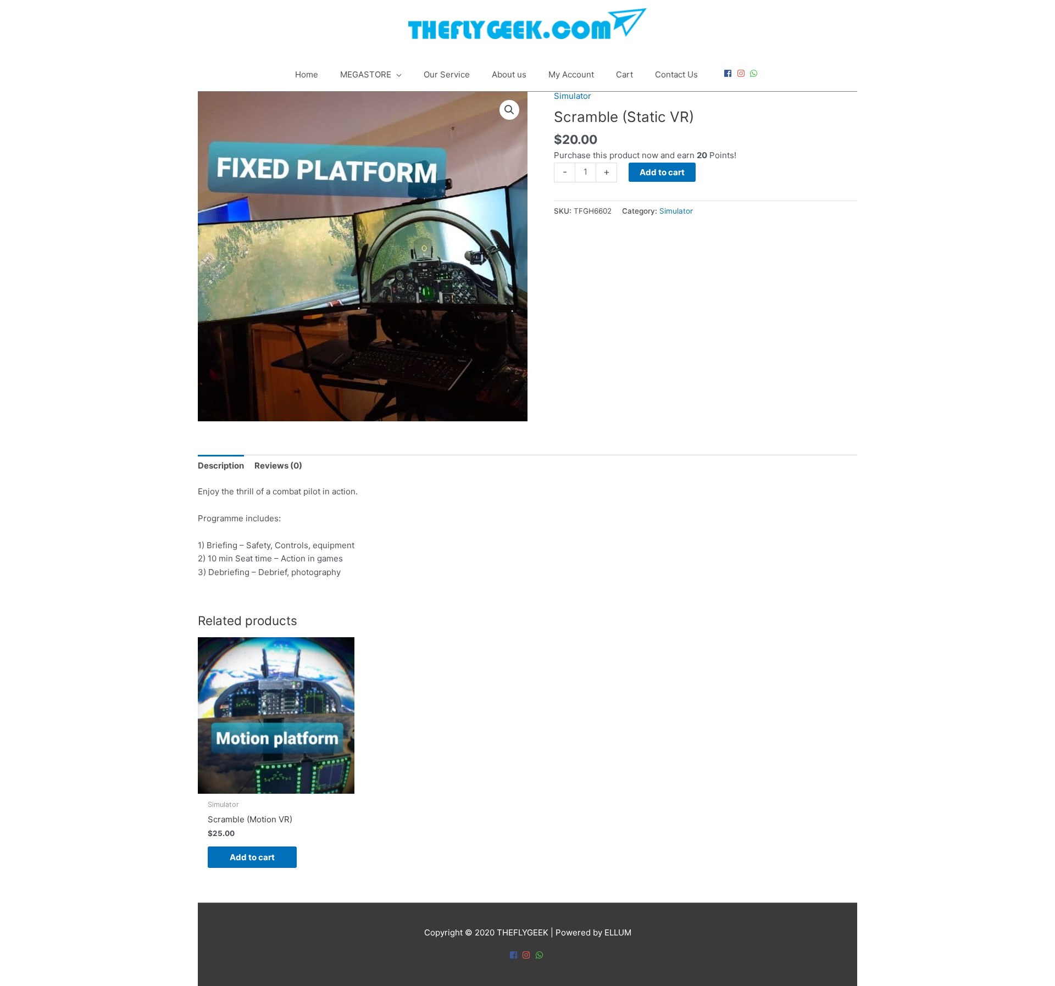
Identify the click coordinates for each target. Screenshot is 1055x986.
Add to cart (662, 172)
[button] (509, 110)
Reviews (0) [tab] (278, 465)
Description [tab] (221, 465)
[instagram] (742, 73)
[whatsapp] (754, 73)
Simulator (572, 96)
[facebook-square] (729, 73)
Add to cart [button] (252, 857)
